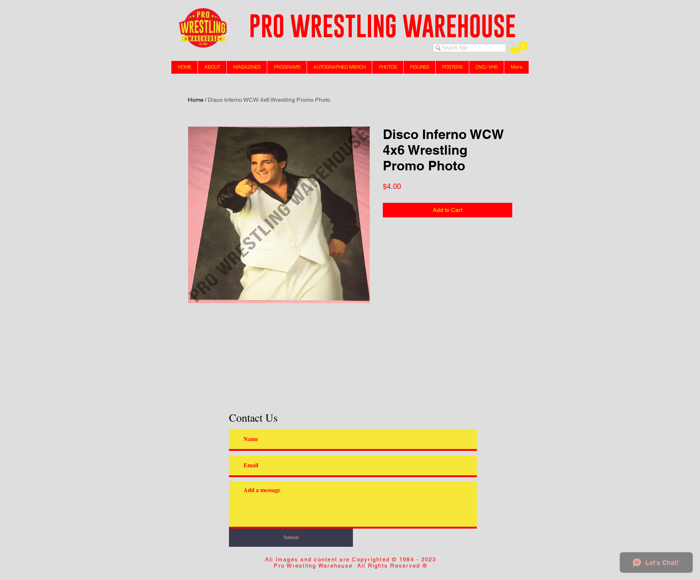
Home (195, 99)
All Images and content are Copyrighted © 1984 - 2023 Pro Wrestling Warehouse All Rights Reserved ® (350, 562)
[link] (519, 48)
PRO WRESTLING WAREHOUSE (382, 26)
